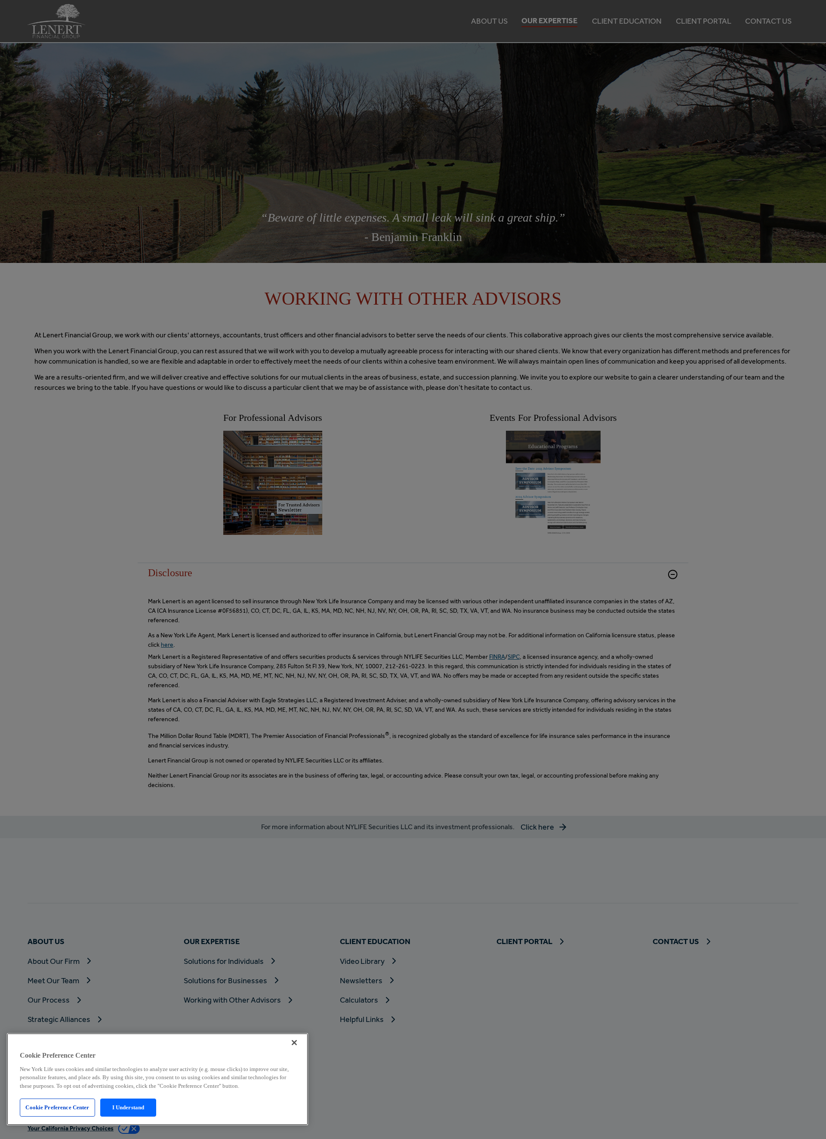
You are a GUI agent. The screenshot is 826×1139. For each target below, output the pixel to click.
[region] (157, 1079)
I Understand (128, 1107)
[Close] (294, 1042)
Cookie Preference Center (57, 1107)
